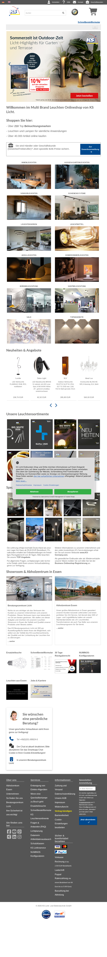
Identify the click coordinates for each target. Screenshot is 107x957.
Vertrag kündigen (63, 811)
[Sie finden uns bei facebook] (8, 831)
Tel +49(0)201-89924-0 (27, 739)
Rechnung (63, 864)
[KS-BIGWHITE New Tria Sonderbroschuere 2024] (72, 529)
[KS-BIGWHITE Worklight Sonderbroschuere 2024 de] (16, 529)
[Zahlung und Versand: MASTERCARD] (65, 847)
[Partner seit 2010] (46, 914)
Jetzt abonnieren (88, 819)
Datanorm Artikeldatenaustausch (40, 837)
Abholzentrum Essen (12, 788)
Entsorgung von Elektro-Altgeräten (39, 788)
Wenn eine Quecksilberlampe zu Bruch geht (39, 798)
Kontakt (80, 2)
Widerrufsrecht (61, 807)
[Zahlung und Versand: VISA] (58, 847)
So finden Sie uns (14, 798)
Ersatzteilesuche (38, 806)
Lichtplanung (37, 831)
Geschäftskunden (97, 2)
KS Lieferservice (38, 848)
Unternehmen (12, 794)
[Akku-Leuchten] (29, 269)
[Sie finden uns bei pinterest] (19, 831)
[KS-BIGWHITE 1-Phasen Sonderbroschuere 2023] (53, 504)
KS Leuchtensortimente (40, 816)
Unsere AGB (60, 798)
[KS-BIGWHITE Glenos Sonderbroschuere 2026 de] (16, 504)
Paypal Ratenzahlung (64, 880)
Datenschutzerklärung (64, 794)
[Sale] (29, 331)
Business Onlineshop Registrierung (71, 563)
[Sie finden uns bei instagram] (19, 836)
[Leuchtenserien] (29, 238)
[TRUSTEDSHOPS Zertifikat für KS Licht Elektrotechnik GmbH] (75, 12)
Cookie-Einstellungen (34, 753)
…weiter (11, 641)
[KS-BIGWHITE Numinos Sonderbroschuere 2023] (34, 504)
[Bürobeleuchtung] (29, 300)
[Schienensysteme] (77, 207)
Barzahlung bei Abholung (62, 893)
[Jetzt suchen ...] (62, 12)
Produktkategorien (85, 802)
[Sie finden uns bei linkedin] (13, 836)
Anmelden (55, 2)
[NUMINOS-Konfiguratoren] (90, 666)
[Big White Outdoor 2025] (65, 434)
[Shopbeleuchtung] (77, 300)
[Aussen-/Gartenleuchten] (77, 176)
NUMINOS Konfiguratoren (37, 854)
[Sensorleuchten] (29, 207)
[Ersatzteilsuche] (17, 663)
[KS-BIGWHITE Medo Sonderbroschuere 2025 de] (91, 504)
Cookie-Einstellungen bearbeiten (61, 824)
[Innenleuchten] (29, 176)
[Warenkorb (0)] (88, 12)
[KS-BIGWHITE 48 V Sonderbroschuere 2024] (91, 529)
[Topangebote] (77, 331)
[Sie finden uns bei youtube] (13, 831)
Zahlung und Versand (61, 788)
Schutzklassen (37, 843)
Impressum (60, 802)
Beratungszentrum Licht (14, 804)
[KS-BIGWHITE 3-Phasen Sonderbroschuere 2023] (72, 504)
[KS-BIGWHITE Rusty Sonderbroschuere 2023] (34, 529)
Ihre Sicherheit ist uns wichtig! (14, 813)
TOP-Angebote (23, 557)
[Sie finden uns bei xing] (8, 836)
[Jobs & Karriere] (41, 691)
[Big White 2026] (18, 434)
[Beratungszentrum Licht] (29, 588)
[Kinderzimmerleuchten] (77, 269)
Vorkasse (59, 857)
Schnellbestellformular (89, 22)
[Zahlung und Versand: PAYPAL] (61, 852)
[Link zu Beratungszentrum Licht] (13, 760)
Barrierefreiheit (62, 815)
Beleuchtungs (37, 126)
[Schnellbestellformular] (41, 663)
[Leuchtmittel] (77, 238)
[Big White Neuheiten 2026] (89, 434)
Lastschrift (59, 870)
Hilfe (68, 2)
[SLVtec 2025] (42, 434)
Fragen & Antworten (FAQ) (38, 825)
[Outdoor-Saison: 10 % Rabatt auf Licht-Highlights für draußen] (53, 66)
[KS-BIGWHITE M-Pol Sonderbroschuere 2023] (53, 529)
